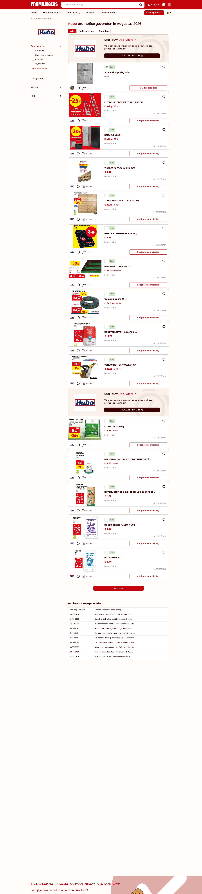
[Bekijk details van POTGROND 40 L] (84, 560)
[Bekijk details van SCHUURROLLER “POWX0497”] (84, 367)
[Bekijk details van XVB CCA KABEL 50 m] (84, 302)
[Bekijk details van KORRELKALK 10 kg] (84, 429)
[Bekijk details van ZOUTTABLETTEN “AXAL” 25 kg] (84, 334)
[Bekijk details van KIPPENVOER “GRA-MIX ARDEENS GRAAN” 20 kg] (84, 495)
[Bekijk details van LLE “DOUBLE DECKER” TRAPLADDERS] (84, 105)
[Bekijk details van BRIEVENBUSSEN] (84, 137)
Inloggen (155, 4)
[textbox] (101, 5)
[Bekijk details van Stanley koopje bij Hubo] (84, 73)
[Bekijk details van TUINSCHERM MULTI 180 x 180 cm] (84, 203)
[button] (168, 12)
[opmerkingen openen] (78, 88)
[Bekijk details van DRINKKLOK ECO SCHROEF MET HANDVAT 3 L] (84, 462)
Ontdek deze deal (148, 88)
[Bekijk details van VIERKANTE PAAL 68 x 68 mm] (84, 170)
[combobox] (102, 5)
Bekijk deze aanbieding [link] (148, 120)
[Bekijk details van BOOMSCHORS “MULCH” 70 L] (84, 527)
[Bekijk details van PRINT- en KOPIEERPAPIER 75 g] (84, 236)
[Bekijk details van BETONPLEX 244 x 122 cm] (84, 269)
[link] (33, 18)
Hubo (106, 76)
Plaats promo (153, 12)
